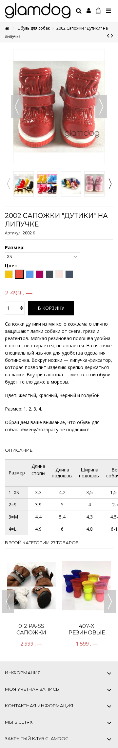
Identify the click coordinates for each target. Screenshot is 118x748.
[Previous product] (108, 36)
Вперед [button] (101, 106)
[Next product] (112, 36)
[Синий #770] (69, 274)
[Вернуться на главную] (7, 28)
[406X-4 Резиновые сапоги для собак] (31, 565)
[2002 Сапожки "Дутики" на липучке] (23, 184)
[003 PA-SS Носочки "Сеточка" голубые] (86, 565)
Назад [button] (17, 106)
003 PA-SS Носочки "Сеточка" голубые (87, 594)
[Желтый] (8, 274)
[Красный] (19, 274)
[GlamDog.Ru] (37, 10)
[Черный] (49, 274)
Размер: (15, 248)
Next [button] (110, 183)
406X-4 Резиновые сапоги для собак (31, 594)
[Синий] (29, 274)
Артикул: (13, 233)
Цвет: (12, 266)
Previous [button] (8, 183)
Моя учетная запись (32, 689)
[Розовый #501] (59, 274)
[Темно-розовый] (39, 274)
